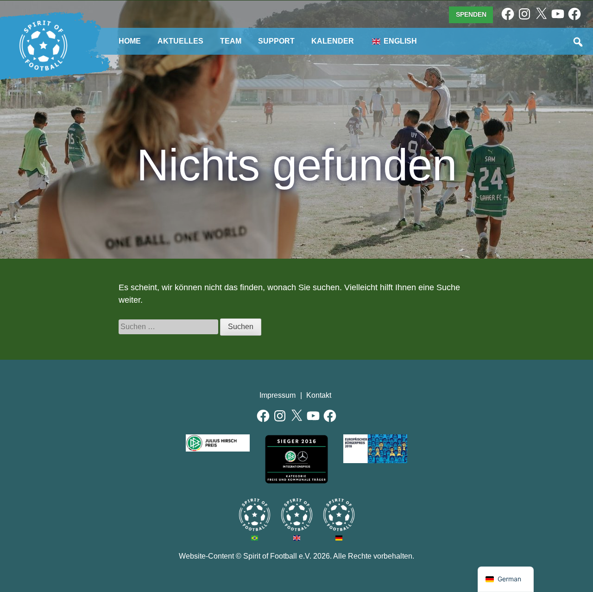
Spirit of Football (296, 514)
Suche (579, 43)
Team (230, 41)
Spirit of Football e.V (339, 514)
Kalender (332, 41)
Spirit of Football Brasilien (254, 514)
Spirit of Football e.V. (43, 46)
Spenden (471, 14)
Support (276, 41)
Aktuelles (180, 41)
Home (130, 41)
